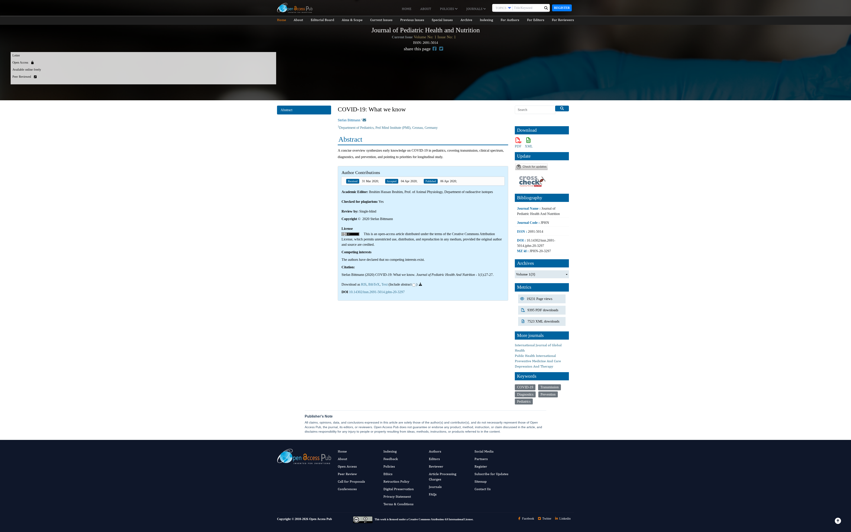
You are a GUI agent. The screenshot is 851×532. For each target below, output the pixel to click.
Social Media (484, 451)
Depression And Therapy (534, 366)
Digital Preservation (398, 489)
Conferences (347, 489)
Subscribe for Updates (491, 474)
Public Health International (535, 356)
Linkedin (564, 518)
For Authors (510, 20)
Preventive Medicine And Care (538, 361)
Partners (481, 459)
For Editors (535, 20)
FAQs (433, 494)
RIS (364, 284)
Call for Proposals (351, 481)
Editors (434, 459)
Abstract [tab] (286, 110)
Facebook (527, 518)
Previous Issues (412, 20)
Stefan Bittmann (349, 120)
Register (562, 8)
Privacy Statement (397, 496)
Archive (466, 20)
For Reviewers (563, 20)
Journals (474, 9)
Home (406, 9)
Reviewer (436, 466)
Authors (435, 451)
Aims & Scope (352, 20)
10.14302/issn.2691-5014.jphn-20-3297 (377, 292)
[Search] (562, 108)
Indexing (486, 20)
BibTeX (374, 284)
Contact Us (482, 489)
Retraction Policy (396, 481)
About (425, 9)
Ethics (387, 474)
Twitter (546, 518)
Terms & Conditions (398, 504)
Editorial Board (322, 20)
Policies (447, 9)
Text (384, 284)
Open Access (347, 466)
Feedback (390, 459)
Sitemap (480, 481)
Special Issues (442, 20)
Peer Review (347, 474)
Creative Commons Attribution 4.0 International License (440, 519)
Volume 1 (525, 274)
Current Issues (381, 20)
